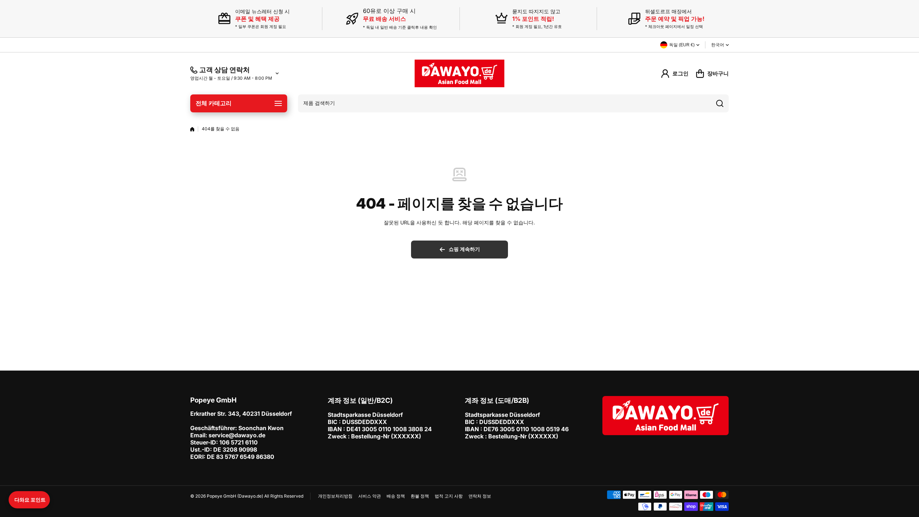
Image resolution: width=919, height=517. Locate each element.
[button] (29, 499)
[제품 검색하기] (720, 103)
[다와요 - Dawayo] (459, 73)
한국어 (717, 44)
